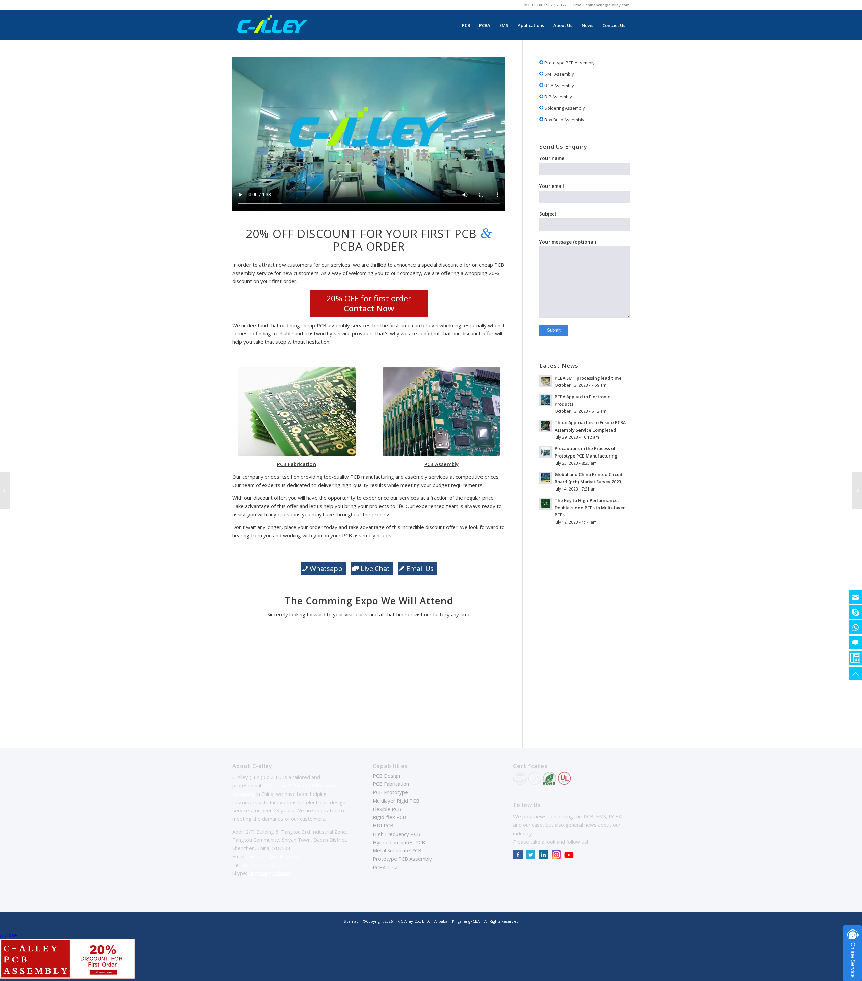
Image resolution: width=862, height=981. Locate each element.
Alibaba (441, 921)
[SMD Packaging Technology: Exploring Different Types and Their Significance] (5, 490)
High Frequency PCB (396, 834)
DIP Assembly (557, 97)
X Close (8, 935)
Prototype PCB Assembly (569, 63)
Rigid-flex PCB (389, 817)
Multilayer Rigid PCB (396, 800)
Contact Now (369, 308)
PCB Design (386, 775)
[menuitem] (545, 5)
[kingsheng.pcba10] (855, 612)
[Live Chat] (855, 642)
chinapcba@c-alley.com (608, 4)
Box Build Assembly (563, 119)
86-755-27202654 (264, 864)
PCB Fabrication (391, 783)
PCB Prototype (390, 792)
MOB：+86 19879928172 (545, 4)
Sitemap (351, 921)
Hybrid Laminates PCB (399, 842)
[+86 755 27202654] (855, 658)
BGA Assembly (558, 85)
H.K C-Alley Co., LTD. (412, 921)
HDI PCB (383, 825)
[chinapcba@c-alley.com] (855, 597)
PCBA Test (385, 867)
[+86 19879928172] (855, 627)
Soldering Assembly (564, 108)
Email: (579, 4)
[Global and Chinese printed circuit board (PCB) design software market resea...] (857, 490)
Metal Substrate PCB (397, 850)
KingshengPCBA (466, 921)
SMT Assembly (558, 74)
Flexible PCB (387, 809)
